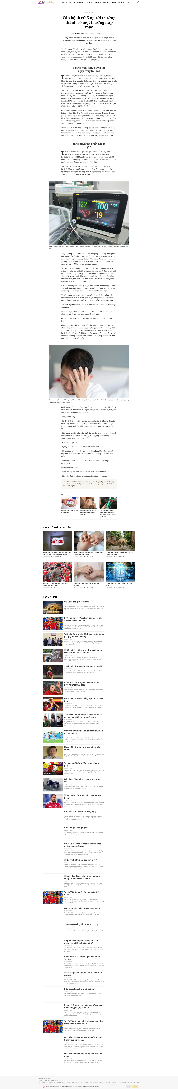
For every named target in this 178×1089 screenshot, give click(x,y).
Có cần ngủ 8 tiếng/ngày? (76, 828)
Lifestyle (113, 2)
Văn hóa (89, 2)
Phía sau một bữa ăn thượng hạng (80, 811)
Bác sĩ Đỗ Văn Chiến (78, 33)
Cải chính (121, 2)
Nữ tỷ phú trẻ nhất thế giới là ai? (81, 860)
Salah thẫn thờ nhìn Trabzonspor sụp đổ (83, 666)
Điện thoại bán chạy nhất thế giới (79, 989)
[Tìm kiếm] (138, 2)
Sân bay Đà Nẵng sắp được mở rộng (81, 924)
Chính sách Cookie (89, 1086)
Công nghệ (97, 2)
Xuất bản (64, 2)
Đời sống (105, 2)
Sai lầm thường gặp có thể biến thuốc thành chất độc (88, 513)
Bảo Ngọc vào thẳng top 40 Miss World (82, 908)
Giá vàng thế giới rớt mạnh (76, 602)
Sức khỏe (89, 13)
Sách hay (72, 2)
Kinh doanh (80, 2)
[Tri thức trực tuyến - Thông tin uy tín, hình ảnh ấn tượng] (46, 2)
